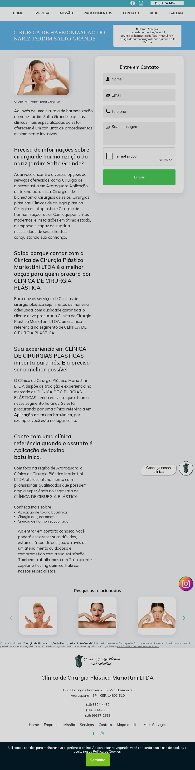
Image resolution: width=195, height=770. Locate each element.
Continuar (97, 760)
